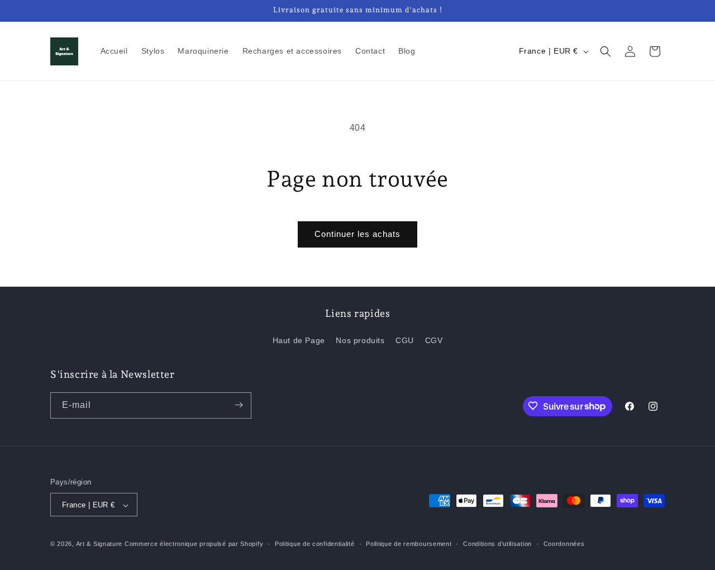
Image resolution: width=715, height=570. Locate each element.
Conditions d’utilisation (497, 543)
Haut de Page (299, 340)
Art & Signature (99, 544)
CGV (434, 340)
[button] (605, 51)
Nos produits (360, 340)
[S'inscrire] (238, 405)
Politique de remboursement (408, 543)
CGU (404, 340)
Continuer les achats (357, 234)
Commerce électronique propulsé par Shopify (194, 544)
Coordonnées (564, 543)
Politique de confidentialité (315, 543)
